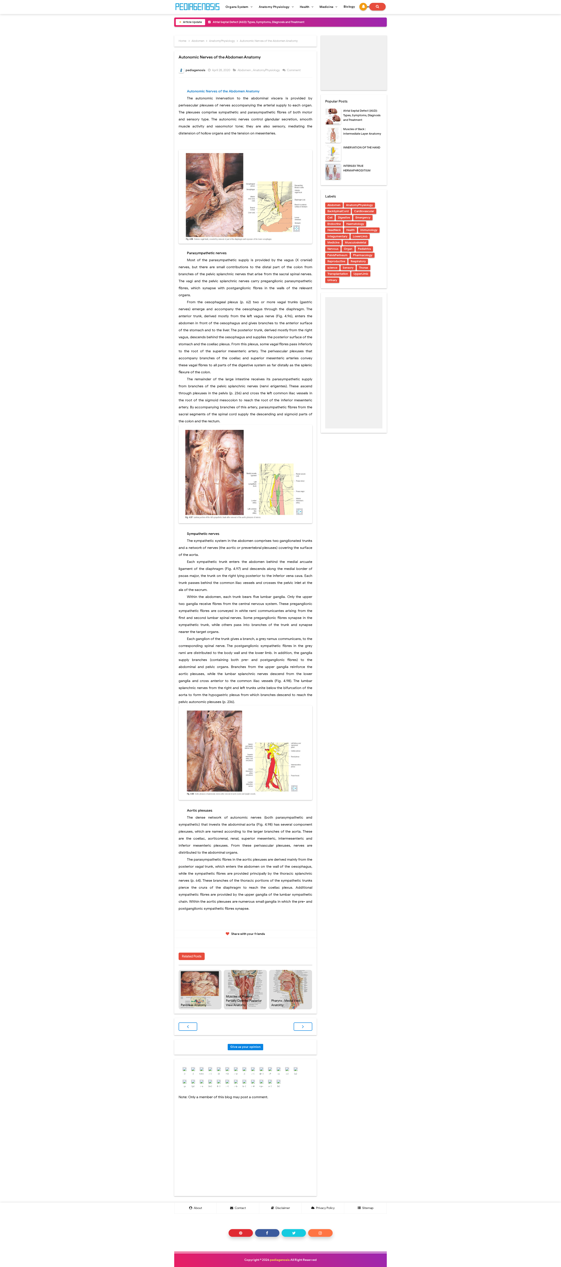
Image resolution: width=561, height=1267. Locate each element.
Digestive (344, 217)
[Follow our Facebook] (267, 1233)
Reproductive (336, 261)
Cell (329, 217)
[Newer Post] (188, 1026)
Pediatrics (364, 249)
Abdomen (245, 70)
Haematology (355, 224)
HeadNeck (334, 230)
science (332, 268)
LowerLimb (360, 236)
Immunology (368, 230)
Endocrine (334, 224)
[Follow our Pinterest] (241, 1233)
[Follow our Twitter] (294, 1233)
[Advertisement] (354, 62)
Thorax (363, 268)
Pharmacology (362, 255)
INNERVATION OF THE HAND (361, 147)
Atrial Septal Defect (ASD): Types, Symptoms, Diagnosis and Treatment (361, 115)
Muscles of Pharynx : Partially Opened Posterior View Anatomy (244, 1001)
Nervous (332, 249)
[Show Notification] (363, 7)
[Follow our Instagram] (320, 1233)
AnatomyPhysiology (266, 70)
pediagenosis (280, 1260)
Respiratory (358, 261)
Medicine (333, 242)
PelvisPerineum (337, 255)
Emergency (362, 217)
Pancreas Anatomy (193, 1005)
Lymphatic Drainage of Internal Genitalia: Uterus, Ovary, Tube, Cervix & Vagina (263, 22)
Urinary (332, 280)
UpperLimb (360, 274)
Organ (348, 249)
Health (350, 230)
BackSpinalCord (338, 211)
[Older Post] (303, 1026)
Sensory (348, 268)
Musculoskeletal (355, 242)
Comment (294, 70)
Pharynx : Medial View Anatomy (285, 1003)
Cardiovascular (364, 211)
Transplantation (337, 274)
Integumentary (337, 236)
